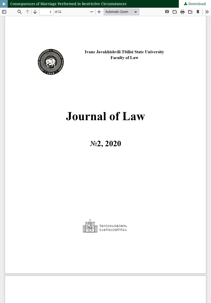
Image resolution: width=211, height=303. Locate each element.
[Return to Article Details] (4, 4)
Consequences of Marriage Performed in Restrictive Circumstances (68, 3)
